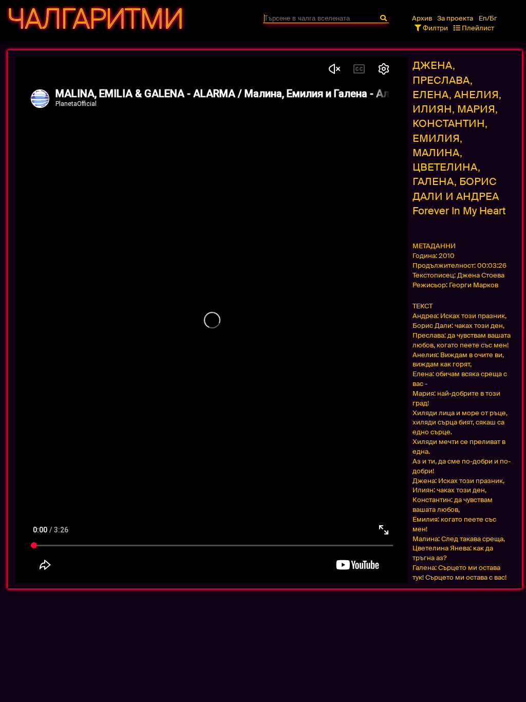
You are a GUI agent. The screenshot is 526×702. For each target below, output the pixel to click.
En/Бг (488, 18)
